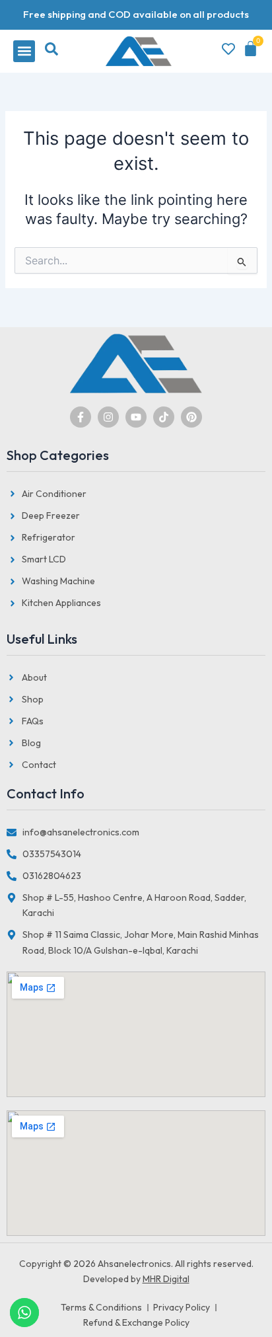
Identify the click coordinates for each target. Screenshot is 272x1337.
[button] (24, 51)
